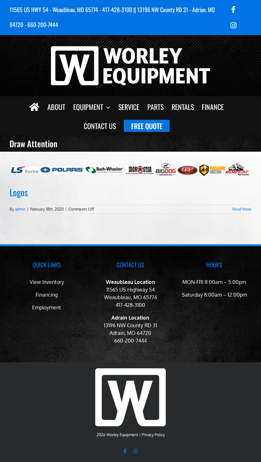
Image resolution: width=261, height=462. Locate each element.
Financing (47, 295)
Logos (19, 192)
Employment (46, 307)
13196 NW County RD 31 (130, 325)
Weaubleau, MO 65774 (130, 297)
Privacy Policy (153, 434)
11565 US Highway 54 (130, 289)
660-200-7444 (130, 340)
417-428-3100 (130, 305)
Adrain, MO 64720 (130, 333)
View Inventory (47, 282)
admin (20, 209)
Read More (241, 209)
